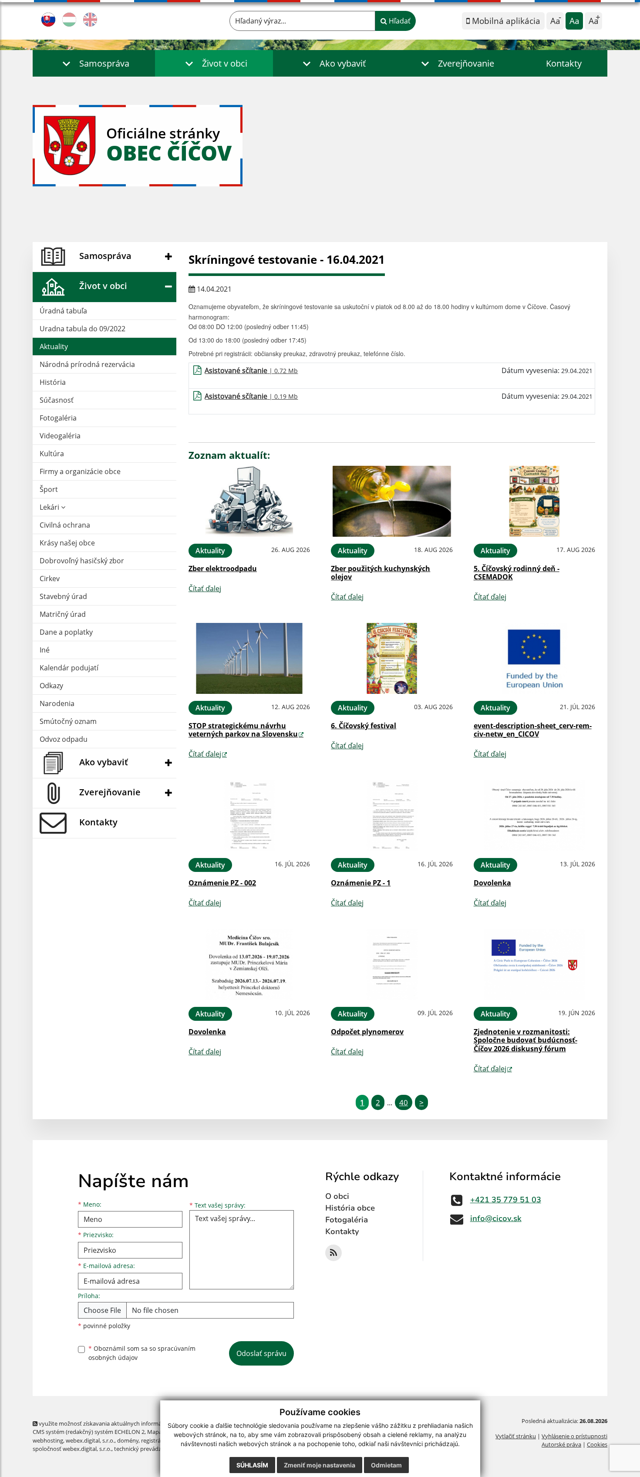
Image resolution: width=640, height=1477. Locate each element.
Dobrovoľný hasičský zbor (82, 560)
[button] (94, 63)
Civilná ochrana (65, 525)
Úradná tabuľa (63, 311)
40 (403, 1102)
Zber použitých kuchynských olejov (380, 573)
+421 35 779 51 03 (505, 1199)
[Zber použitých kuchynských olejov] (391, 501)
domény (127, 1440)
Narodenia (57, 703)
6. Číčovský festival (363, 725)
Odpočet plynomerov (367, 1031)
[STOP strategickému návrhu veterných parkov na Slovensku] (249, 658)
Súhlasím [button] (252, 1465)
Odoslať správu (261, 1353)
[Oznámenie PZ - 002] (249, 815)
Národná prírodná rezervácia (87, 364)
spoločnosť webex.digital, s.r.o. (72, 1449)
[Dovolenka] (534, 815)
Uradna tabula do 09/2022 (82, 328)
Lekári (50, 507)
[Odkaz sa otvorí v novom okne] (333, 1253)
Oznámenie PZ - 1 (361, 883)
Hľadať (399, 21)
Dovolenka (492, 883)
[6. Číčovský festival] (391, 658)
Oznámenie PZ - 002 (222, 883)
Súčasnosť (57, 400)
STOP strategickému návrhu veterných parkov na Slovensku (243, 730)
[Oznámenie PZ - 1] (391, 815)
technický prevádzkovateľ (147, 1449)
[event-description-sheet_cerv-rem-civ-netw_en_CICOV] (534, 658)
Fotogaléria (58, 418)
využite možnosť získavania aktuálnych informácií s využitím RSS (121, 1423)
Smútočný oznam (68, 721)
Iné (45, 650)
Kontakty (564, 63)
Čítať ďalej (205, 588)
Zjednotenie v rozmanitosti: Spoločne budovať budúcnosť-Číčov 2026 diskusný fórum (525, 1040)
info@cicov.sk (496, 1218)
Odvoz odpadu (64, 739)
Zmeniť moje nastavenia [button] (319, 1465)
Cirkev (50, 578)
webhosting (48, 1440)
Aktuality (54, 346)
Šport (49, 489)
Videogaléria (60, 436)
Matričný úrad (63, 614)
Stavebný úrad (63, 596)
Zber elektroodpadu (223, 568)
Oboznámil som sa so (141, 1353)
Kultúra (52, 453)
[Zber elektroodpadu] (249, 501)
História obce (350, 1208)
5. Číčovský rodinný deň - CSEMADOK (516, 573)
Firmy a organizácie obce (80, 471)
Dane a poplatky (66, 632)
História (53, 382)
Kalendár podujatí (69, 668)
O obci (337, 1196)
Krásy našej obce (67, 543)
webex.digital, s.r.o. (90, 1440)
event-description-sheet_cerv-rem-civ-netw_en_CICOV (533, 730)
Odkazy (51, 685)
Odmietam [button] (386, 1465)
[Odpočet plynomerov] (391, 964)
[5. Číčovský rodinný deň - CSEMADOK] (534, 501)
